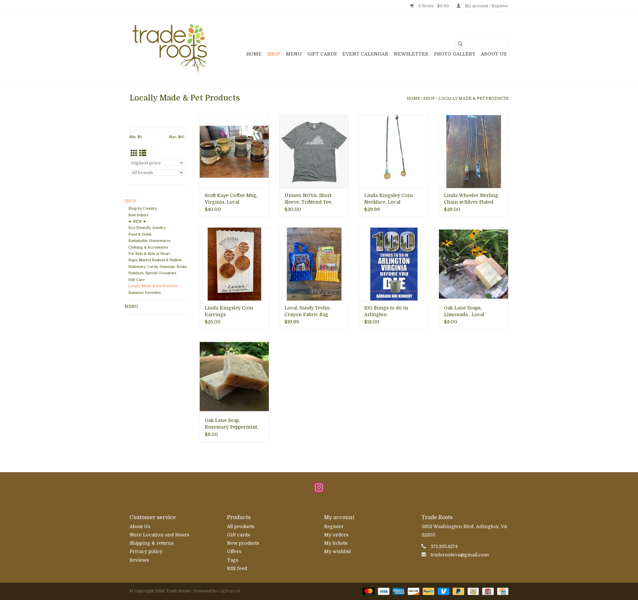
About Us (493, 54)
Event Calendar (365, 54)
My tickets (336, 543)
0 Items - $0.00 (433, 6)
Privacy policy (146, 551)
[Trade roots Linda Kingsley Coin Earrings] (234, 263)
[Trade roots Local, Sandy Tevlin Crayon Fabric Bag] (314, 263)
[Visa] (382, 591)
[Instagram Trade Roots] (319, 487)
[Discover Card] (412, 591)
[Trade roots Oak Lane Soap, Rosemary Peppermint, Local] (234, 376)
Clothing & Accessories (148, 247)
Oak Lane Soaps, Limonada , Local (464, 311)
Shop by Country (142, 208)
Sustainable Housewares (149, 241)
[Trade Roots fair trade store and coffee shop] (170, 48)
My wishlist (337, 551)
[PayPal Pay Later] (457, 591)
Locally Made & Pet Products (473, 98)
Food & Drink (140, 234)
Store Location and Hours (159, 534)
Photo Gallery (454, 54)
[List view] (142, 153)
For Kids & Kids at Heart (149, 254)
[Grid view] (134, 153)
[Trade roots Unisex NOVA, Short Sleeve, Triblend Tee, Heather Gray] (314, 151)
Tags (233, 560)
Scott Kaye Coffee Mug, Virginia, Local (231, 199)
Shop (273, 54)
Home (254, 54)
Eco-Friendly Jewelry (146, 228)
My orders (336, 534)
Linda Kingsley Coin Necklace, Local (388, 199)
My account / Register (486, 6)
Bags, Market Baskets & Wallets (154, 260)
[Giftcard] (487, 591)
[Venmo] (442, 591)
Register (334, 526)
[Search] (460, 43)
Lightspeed (229, 591)
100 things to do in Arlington (386, 311)
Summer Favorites (144, 293)
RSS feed (237, 568)
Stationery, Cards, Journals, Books (157, 267)
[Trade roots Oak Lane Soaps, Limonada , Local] (473, 263)
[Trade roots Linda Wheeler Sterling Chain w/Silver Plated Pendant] (473, 151)
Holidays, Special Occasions (152, 273)
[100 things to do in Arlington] (394, 263)
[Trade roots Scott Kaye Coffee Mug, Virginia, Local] (234, 151)
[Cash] (472, 591)
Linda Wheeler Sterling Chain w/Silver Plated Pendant (471, 199)
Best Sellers (138, 215)
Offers (234, 551)
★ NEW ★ (137, 221)
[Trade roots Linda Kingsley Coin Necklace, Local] (394, 151)
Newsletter (411, 54)
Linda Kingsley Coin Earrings (229, 311)
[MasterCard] (367, 591)
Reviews (139, 560)
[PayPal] (427, 591)
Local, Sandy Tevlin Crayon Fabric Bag (307, 311)
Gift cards (322, 54)
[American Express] (397, 591)
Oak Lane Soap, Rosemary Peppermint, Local (231, 424)
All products (241, 526)
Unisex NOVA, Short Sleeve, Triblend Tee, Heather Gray (308, 199)
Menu (294, 54)
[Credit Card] (501, 591)
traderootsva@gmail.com (460, 554)
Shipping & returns (152, 543)
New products (243, 543)
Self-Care (136, 280)
